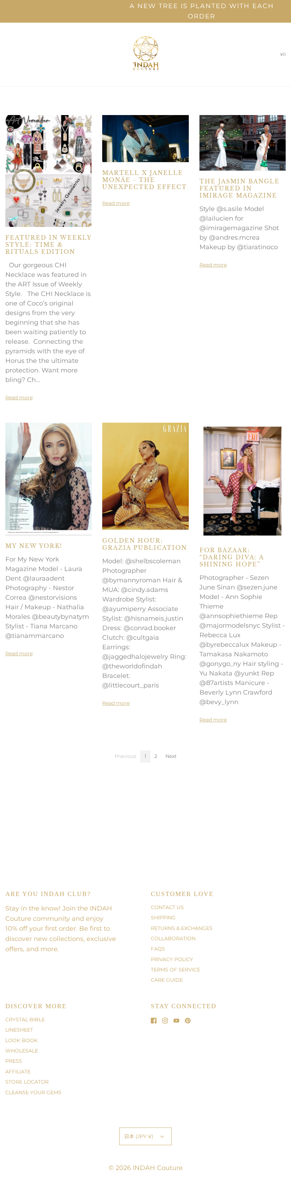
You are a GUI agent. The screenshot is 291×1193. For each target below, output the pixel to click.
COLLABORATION (173, 938)
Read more (19, 397)
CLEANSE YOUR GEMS (33, 1092)
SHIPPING (163, 917)
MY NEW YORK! (33, 545)
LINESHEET (19, 1030)
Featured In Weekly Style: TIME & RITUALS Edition (48, 244)
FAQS (158, 949)
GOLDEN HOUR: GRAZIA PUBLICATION (144, 544)
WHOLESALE (21, 1051)
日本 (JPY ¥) (139, 1136)
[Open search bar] (13, 54)
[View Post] (48, 170)
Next (171, 756)
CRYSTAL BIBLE (25, 1019)
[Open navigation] (5, 54)
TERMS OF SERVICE (175, 969)
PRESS (13, 1061)
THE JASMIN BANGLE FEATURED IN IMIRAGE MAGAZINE (239, 188)
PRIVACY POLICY (172, 959)
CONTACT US (167, 907)
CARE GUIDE (167, 980)
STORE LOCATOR (27, 1082)
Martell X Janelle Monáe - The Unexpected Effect (144, 179)
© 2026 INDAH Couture (146, 1168)
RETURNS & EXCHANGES (182, 928)
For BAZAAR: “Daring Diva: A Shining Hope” (231, 557)
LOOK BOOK (21, 1040)
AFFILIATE (18, 1071)
